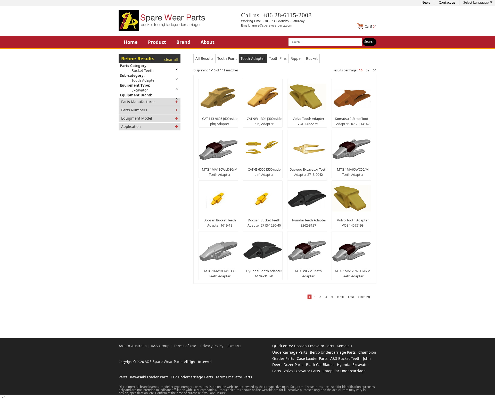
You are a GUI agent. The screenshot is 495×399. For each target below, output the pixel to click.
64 (374, 70)
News (426, 2)
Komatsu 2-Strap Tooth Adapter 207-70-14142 (352, 121)
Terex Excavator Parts (234, 377)
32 (367, 70)
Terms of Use (185, 345)
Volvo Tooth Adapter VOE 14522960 (308, 121)
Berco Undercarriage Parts (333, 352)
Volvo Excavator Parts (302, 370)
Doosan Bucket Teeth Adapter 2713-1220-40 (264, 223)
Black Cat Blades (320, 364)
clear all (171, 59)
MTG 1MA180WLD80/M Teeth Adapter (219, 172)
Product (157, 42)
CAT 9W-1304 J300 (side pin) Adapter (264, 121)
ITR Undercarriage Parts (192, 377)
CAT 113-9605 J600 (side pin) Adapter (219, 121)
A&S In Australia (133, 345)
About (207, 42)
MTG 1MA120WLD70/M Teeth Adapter (352, 273)
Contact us (447, 2)
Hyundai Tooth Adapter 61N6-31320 (264, 273)
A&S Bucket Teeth (345, 358)
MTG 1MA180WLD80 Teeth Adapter (219, 273)
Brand (183, 42)
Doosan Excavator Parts (314, 345)
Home (131, 42)
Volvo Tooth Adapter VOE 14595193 (353, 223)
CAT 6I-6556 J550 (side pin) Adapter (264, 172)
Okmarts (234, 345)
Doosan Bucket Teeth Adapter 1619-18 (219, 223)
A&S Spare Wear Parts (164, 361)
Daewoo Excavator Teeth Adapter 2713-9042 (308, 172)
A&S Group (160, 345)
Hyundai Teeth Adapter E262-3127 (308, 223)
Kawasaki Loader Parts (149, 377)
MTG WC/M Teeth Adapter (308, 273)
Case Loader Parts (312, 358)
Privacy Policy (211, 345)
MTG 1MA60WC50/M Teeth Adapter (353, 172)
